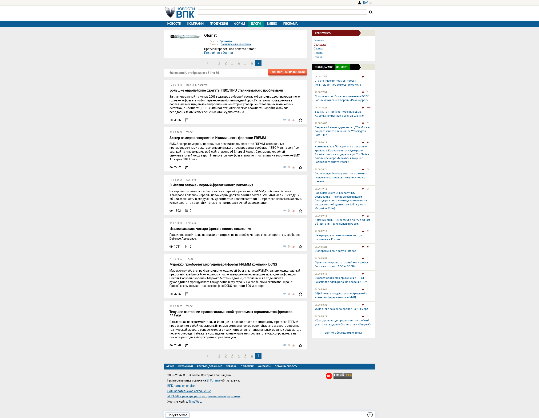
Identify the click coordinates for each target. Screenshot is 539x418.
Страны (318, 56)
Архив (170, 366)
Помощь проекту (286, 366)
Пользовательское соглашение (189, 391)
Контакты (264, 366)
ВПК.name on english (181, 385)
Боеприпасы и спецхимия (236, 44)
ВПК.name (214, 380)
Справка (231, 366)
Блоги (256, 23)
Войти (367, 2)
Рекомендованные (209, 366)
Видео (272, 23)
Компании (195, 23)
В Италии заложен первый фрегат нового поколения (211, 185)
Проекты (318, 48)
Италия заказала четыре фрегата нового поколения (210, 229)
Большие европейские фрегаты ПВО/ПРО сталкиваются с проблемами (226, 90)
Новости (174, 23)
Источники (185, 366)
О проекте (247, 366)
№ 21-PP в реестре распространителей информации (203, 396)
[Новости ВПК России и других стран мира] (180, 16)
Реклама (290, 23)
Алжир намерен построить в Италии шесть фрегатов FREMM (217, 138)
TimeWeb (194, 401)
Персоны (318, 52)
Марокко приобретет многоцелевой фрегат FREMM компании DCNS (223, 264)
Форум (239, 23)
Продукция (219, 23)
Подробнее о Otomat (218, 52)
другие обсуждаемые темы (343, 332)
